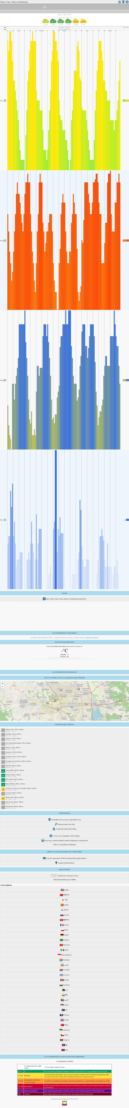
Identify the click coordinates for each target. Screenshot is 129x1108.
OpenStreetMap (118, 720)
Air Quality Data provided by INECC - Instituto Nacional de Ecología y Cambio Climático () (64, 637)
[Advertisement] (56, 616)
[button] (47, 703)
